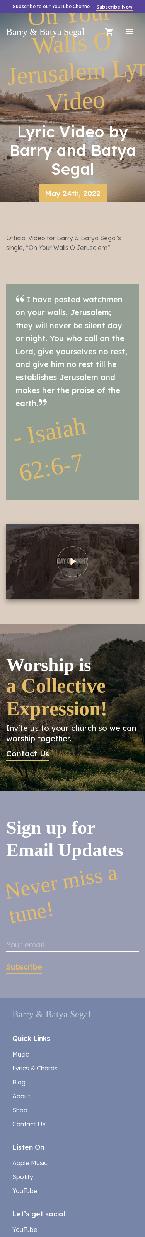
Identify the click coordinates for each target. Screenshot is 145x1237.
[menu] (129, 32)
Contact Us (29, 1029)
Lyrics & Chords (35, 973)
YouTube (25, 1096)
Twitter (22, 1177)
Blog (19, 987)
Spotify (22, 1082)
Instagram (28, 1163)
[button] (27, 685)
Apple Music (30, 1068)
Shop (19, 1015)
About (21, 1001)
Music (20, 959)
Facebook (27, 1149)
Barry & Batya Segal (30, 31)
